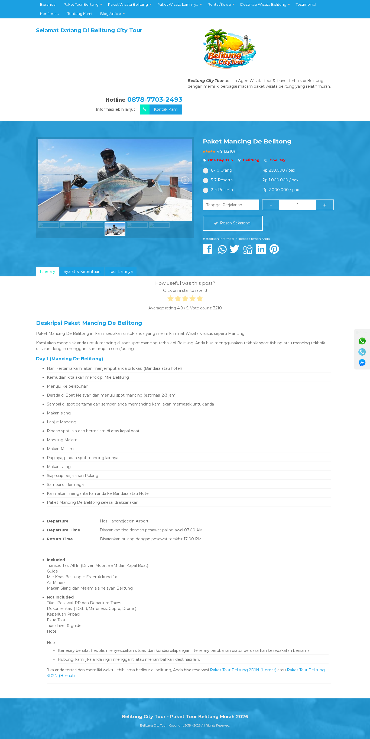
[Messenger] (362, 363)
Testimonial (306, 4)
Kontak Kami (166, 109)
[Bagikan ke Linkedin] (262, 251)
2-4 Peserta (222, 189)
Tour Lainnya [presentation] (121, 271)
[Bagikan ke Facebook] (209, 251)
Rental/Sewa (219, 4)
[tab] (47, 271)
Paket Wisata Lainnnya (177, 4)
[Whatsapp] (362, 341)
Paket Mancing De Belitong (247, 141)
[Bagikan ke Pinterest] (276, 251)
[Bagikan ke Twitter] (236, 251)
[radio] (170, 299)
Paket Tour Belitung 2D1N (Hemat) (243, 670)
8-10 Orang (221, 170)
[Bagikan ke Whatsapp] (222, 251)
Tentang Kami (79, 13)
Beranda (48, 4)
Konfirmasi (49, 13)
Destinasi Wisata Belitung (263, 4)
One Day (277, 160)
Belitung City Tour (153, 725)
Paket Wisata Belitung (128, 4)
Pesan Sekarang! (235, 223)
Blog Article (110, 13)
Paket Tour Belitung (81, 4)
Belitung (251, 160)
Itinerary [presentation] (47, 271)
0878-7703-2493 (154, 99)
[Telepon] (362, 352)
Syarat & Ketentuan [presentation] (82, 271)
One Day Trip (220, 160)
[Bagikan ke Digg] (249, 251)
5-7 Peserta (222, 180)
